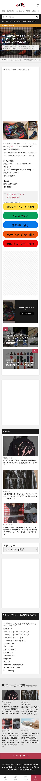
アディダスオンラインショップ (16, 632)
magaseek (7, 659)
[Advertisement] (20, 95)
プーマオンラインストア (13, 638)
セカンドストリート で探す (21, 244)
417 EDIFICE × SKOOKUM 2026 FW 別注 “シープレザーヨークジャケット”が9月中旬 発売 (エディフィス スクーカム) (20, 496)
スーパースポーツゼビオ (13, 665)
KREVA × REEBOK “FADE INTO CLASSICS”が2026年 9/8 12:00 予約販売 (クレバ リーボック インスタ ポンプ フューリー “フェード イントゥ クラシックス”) (20, 531)
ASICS (28, 11)
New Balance (20, 11)
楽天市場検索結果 (13, 197)
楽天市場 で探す (20, 225)
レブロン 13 (32, 48)
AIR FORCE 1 (32, 21)
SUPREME (10, 11)
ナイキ (26, 48)
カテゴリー (9, 546)
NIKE (3, 11)
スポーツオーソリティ (12, 668)
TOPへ (36, 779)
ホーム (5, 779)
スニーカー (19, 48)
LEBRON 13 (8, 48)
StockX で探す (20, 216)
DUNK (25, 21)
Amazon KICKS (9, 656)
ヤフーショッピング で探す (21, 235)
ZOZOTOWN (8, 644)
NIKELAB (12, 626)
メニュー (25, 779)
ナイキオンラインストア (15, 194)
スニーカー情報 (29, 46)
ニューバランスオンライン (14, 641)
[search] (37, 17)
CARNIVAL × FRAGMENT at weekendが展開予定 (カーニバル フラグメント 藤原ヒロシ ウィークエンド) (20, 463)
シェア (15, 779)
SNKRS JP (7, 629)
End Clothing (8, 671)
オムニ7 (6, 662)
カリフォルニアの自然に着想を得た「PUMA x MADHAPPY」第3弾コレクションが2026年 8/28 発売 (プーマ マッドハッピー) (30, 739)
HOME (6, 60)
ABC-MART (8, 647)
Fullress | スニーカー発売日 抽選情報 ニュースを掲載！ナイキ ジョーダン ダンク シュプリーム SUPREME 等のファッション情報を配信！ (20, 767)
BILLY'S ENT (8, 653)
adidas (34, 11)
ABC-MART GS (9, 650)
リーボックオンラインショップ (16, 635)
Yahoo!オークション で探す (21, 207)
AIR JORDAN (17, 21)
